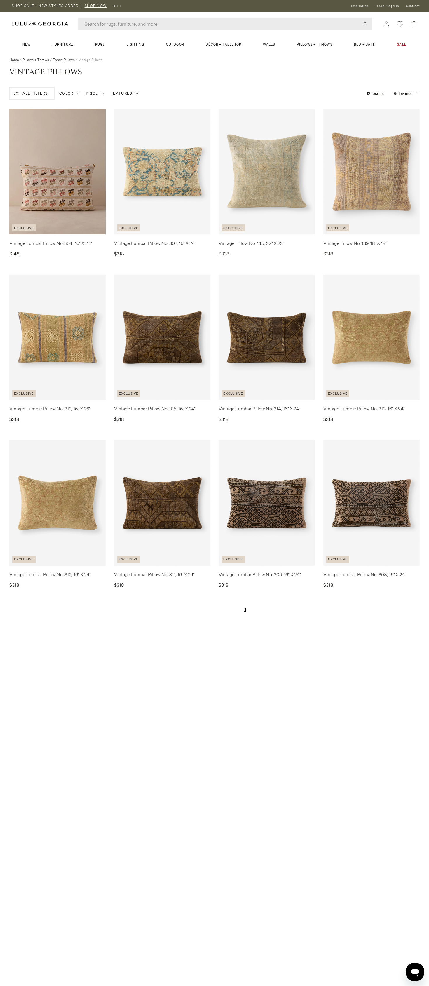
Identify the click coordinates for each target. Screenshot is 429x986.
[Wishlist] (400, 23)
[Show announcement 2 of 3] (117, 5)
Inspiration (359, 6)
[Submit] (365, 24)
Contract (413, 6)
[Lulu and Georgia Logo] (41, 24)
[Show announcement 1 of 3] (114, 5)
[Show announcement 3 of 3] (120, 5)
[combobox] (225, 24)
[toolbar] (214, 6)
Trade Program (387, 6)
